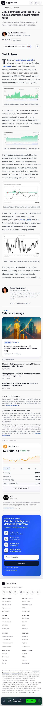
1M (21, 469)
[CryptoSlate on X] (4, 592)
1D (7, 469)
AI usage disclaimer (13, 405)
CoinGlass (6, 66)
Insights (9, 8)
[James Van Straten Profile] (4, 34)
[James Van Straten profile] (5, 290)
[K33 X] (16, 508)
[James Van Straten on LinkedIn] (12, 303)
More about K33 (8, 508)
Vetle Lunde (25, 220)
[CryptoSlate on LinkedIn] (26, 592)
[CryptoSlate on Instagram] (32, 592)
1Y (29, 469)
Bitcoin (16, 8)
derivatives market (24, 60)
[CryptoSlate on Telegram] (21, 592)
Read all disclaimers (27, 692)
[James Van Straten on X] (10, 303)
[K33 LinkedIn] (19, 508)
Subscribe (21, 563)
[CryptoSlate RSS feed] (38, 592)
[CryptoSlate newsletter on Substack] (15, 592)
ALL (36, 469)
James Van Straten (18, 33)
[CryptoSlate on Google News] (9, 592)
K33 (11, 496)
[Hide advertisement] (39, 700)
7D (14, 469)
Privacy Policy (16, 672)
